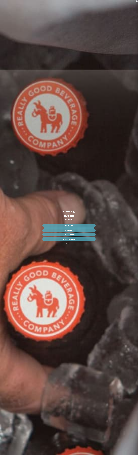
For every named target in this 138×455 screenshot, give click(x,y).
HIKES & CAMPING (69, 235)
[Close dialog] (136, 2)
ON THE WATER (69, 230)
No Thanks (69, 243)
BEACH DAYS (69, 226)
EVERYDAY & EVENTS (69, 239)
